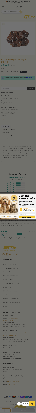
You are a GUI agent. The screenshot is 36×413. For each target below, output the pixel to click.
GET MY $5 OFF (27, 217)
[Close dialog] (35, 194)
